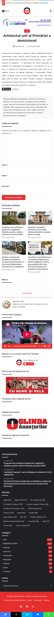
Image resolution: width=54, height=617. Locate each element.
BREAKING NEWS (10, 544)
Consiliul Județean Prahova (37, 504)
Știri (27, 31)
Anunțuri (6, 572)
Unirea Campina (23, 525)
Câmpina (15, 89)
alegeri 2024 (21, 500)
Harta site (38, 600)
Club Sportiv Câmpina (12, 504)
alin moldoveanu (37, 500)
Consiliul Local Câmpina (13, 508)
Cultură (6, 564)
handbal (33, 513)
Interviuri (7, 552)
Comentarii (27, 293)
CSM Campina (34, 508)
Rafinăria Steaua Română (13, 521)
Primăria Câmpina (38, 517)
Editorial (6, 548)
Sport (5, 568)
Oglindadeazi (19, 46)
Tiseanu (7, 525)
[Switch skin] (51, 11)
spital (45, 521)
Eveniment (7, 556)
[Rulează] (5, 346)
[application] (27, 334)
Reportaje (7, 560)
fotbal (21, 513)
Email (5, 176)
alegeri (7, 500)
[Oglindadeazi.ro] (27, 10)
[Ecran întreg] (49, 346)
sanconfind (33, 521)
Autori (30, 600)
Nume (5, 165)
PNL (23, 517)
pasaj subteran (10, 517)
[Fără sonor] (45, 346)
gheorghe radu (18, 301)
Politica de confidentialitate (15, 600)
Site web (5, 186)
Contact (46, 600)
